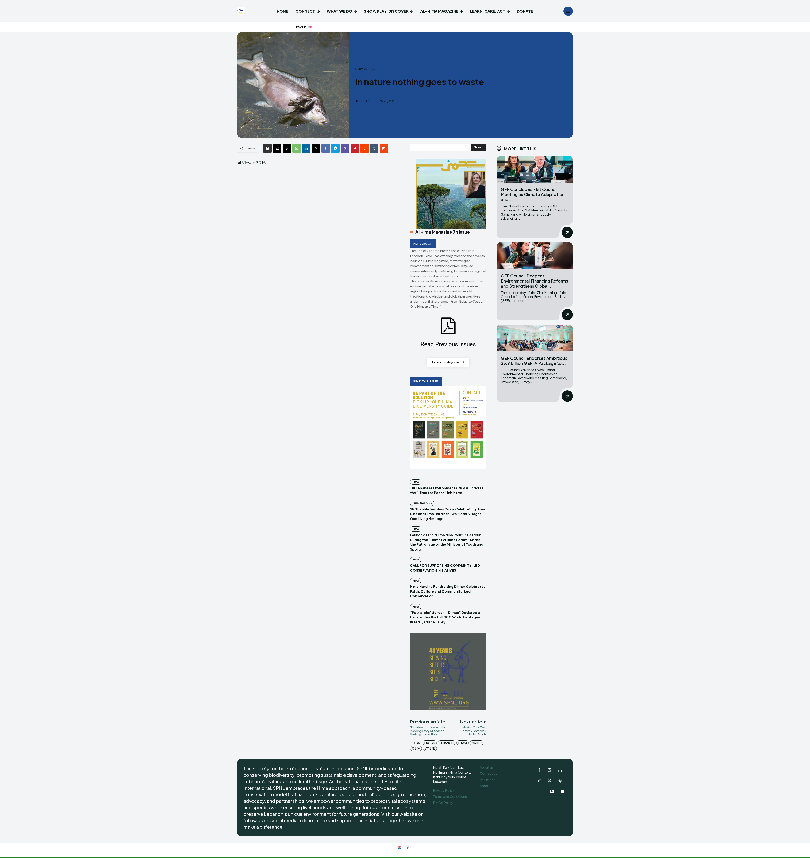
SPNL (368, 101)
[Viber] (345, 148)
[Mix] (384, 148)
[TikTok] (539, 781)
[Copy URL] (287, 148)
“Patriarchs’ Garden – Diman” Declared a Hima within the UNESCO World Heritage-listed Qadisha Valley (445, 617)
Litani (462, 743)
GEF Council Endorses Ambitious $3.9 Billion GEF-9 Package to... (534, 360)
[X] (316, 148)
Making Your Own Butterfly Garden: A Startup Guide (473, 730)
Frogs (429, 743)
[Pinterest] (355, 148)
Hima (415, 481)
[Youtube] (552, 791)
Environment (367, 68)
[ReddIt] (364, 148)
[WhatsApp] (296, 148)
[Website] (560, 781)
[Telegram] (335, 148)
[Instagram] (549, 770)
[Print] (267, 148)
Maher (477, 743)
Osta (416, 748)
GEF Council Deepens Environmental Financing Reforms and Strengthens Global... (534, 280)
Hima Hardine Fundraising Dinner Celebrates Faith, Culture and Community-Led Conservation (447, 591)
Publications (422, 503)
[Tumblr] (374, 148)
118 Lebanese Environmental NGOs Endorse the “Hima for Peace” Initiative (447, 490)
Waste (430, 748)
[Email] (277, 148)
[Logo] (241, 11)
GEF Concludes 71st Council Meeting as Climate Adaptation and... (532, 194)
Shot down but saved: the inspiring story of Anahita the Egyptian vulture (427, 730)
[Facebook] (325, 148)
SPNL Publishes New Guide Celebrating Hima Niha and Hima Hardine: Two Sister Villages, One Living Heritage (447, 514)
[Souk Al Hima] (562, 791)
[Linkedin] (306, 148)
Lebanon (447, 743)
